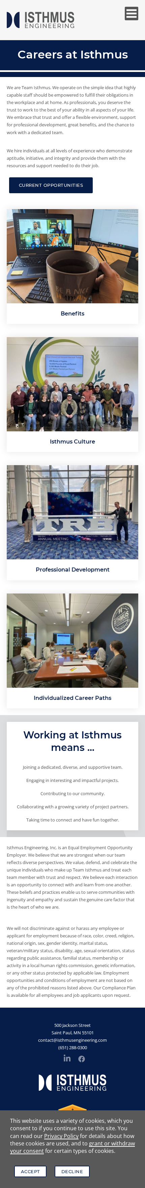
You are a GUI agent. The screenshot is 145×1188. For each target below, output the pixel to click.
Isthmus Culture (72, 441)
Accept (30, 1171)
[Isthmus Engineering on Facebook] (81, 1060)
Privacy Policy (61, 1136)
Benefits (72, 313)
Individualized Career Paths (72, 697)
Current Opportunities (51, 185)
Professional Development (73, 569)
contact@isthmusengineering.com (72, 1040)
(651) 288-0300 (72, 1047)
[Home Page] (40, 20)
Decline (72, 1171)
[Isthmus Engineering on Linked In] (67, 1059)
